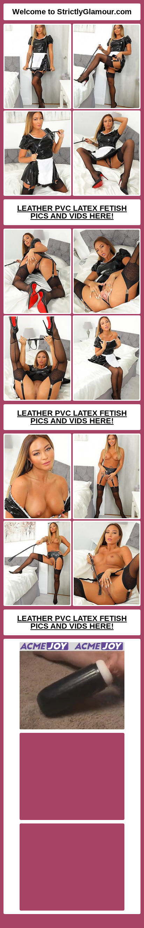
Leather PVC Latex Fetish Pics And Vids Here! (72, 212)
